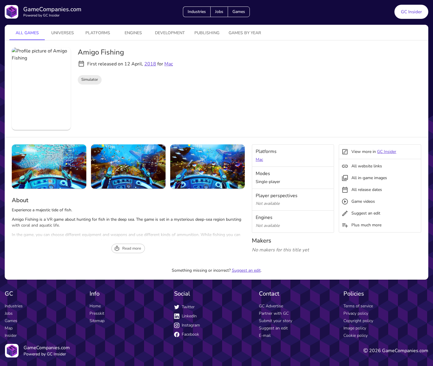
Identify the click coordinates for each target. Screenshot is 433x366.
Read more (131, 248)
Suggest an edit (246, 270)
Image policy (354, 328)
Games (238, 11)
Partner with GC (274, 313)
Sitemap (97, 321)
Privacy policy (355, 313)
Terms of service (358, 306)
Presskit (97, 313)
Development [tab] (170, 33)
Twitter (188, 307)
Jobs (219, 11)
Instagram (191, 325)
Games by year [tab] (245, 33)
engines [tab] (133, 33)
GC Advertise (271, 306)
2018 (150, 64)
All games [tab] (27, 33)
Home (95, 306)
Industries (197, 11)
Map (9, 328)
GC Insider (411, 12)
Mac (168, 64)
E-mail (265, 335)
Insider (11, 335)
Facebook (190, 334)
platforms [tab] (97, 33)
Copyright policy (358, 321)
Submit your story (275, 321)
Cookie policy (355, 335)
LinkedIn (189, 316)
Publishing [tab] (206, 33)
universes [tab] (62, 33)
